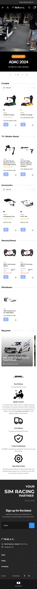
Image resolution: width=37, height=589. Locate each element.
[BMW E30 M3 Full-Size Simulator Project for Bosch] (17, 350)
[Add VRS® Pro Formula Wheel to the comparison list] (33, 278)
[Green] (4, 110)
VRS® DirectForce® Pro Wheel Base (9, 311)
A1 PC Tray (23, 216)
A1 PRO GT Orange (26, 115)
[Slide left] (29, 88)
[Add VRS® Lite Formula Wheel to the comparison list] (16, 278)
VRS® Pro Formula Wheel (26, 265)
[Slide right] (34, 88)
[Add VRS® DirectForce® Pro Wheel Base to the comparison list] (16, 320)
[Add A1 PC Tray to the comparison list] (33, 231)
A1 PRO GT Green (8, 115)
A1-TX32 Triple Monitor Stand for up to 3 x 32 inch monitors (26, 163)
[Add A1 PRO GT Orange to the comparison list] (33, 125)
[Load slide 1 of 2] (15, 74)
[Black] (4, 211)
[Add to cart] (5, 124)
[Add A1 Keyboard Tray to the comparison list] (16, 231)
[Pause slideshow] (26, 75)
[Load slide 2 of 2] (18, 74)
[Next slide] (22, 75)
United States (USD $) (26, 2)
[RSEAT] (7, 539)
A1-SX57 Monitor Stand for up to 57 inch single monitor (9, 162)
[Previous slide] (10, 75)
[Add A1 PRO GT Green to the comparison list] (16, 125)
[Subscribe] (32, 525)
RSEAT (20, 586)
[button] (2, 7)
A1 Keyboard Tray (9, 216)
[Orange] (21, 110)
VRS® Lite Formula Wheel (9, 265)
